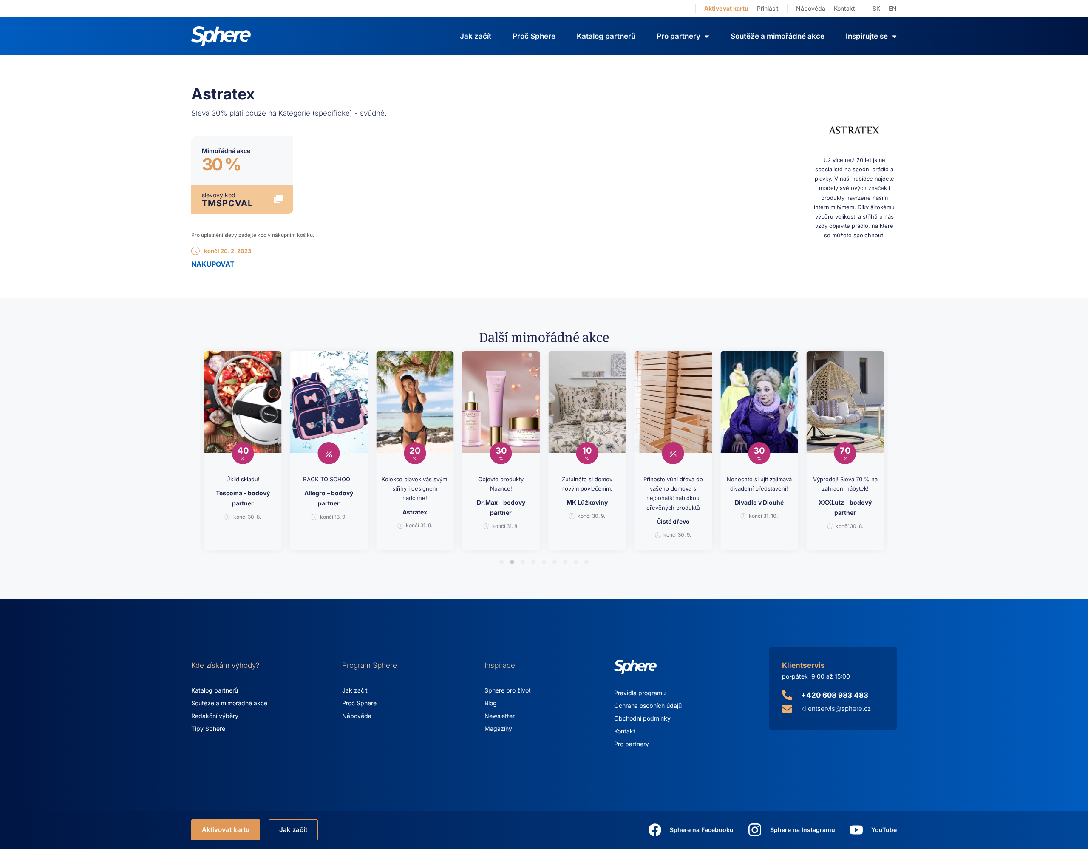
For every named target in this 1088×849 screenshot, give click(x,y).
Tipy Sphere (208, 728)
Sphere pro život (507, 690)
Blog (490, 703)
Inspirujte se (867, 36)
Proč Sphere (534, 36)
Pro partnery (631, 743)
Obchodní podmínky (642, 718)
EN (893, 8)
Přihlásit (768, 8)
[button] (501, 562)
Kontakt (844, 8)
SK (876, 8)
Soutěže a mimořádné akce (777, 36)
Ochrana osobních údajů (648, 705)
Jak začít (475, 36)
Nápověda (810, 8)
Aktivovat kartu (726, 8)
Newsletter (499, 715)
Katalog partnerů (606, 36)
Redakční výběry (214, 715)
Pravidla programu (640, 692)
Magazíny (498, 728)
